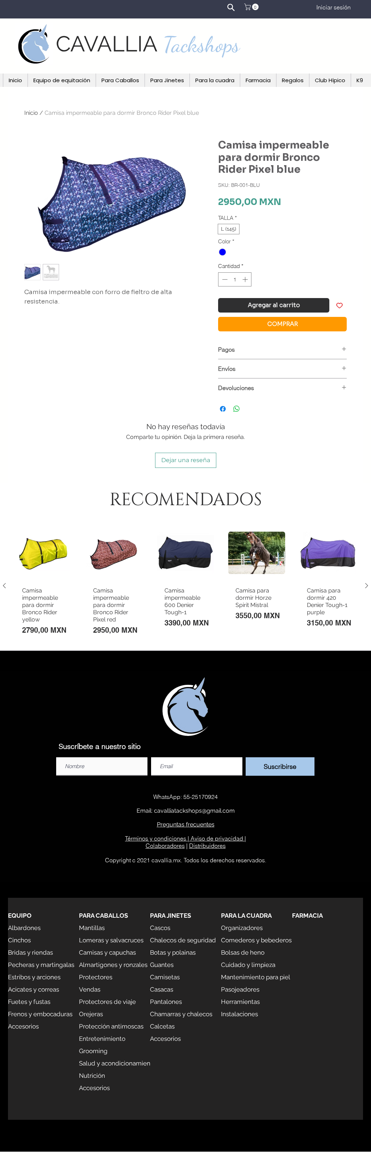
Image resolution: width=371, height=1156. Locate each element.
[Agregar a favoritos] (339, 305)
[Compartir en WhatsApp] (236, 409)
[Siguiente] (366, 585)
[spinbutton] (235, 279)
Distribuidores (207, 845)
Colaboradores (165, 845)
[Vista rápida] (43, 552)
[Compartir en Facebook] (222, 409)
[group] (185, 585)
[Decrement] (224, 279)
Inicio (31, 112)
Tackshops (201, 45)
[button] (252, 7)
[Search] (230, 7)
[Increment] (246, 279)
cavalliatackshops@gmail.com (194, 810)
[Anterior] (4, 585)
